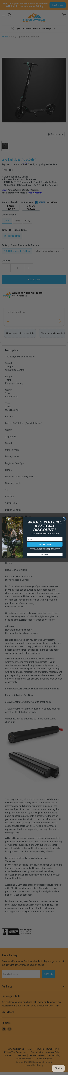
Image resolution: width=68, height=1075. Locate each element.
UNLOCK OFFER (45, 544)
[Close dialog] (64, 518)
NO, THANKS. (45, 554)
